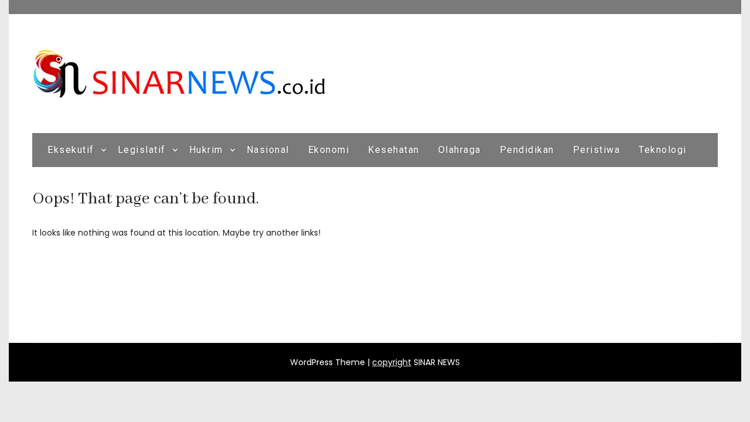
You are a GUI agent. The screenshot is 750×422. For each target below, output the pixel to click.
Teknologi (663, 149)
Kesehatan (394, 149)
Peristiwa (597, 149)
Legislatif (142, 149)
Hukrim (206, 149)
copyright (391, 362)
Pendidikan (527, 149)
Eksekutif (70, 149)
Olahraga (459, 149)
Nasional (268, 149)
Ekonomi (329, 149)
